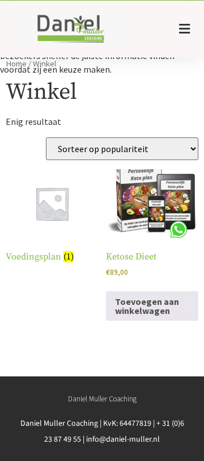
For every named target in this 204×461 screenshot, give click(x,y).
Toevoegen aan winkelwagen (147, 306)
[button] (184, 29)
